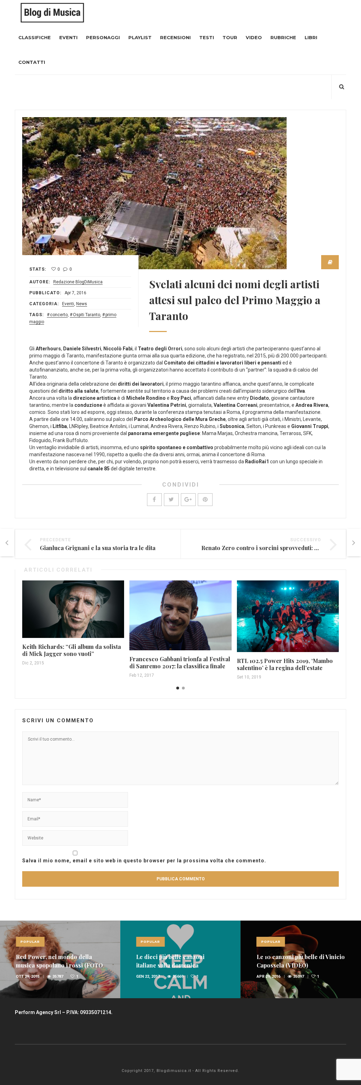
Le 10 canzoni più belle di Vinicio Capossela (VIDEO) (301, 961)
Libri (311, 37)
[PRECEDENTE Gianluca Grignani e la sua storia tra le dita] (7, 542)
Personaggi (103, 37)
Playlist (140, 37)
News (81, 303)
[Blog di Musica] (52, 12)
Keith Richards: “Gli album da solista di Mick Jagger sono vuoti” (71, 650)
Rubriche (283, 37)
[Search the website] (341, 86)
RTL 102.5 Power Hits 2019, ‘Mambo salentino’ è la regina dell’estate (285, 664)
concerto (59, 314)
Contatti (31, 62)
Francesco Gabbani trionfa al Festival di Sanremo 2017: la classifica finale (179, 662)
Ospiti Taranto (86, 314)
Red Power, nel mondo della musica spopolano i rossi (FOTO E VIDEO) (59, 965)
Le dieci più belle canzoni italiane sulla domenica (170, 961)
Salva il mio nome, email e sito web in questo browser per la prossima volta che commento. (144, 860)
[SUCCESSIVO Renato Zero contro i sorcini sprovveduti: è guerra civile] (354, 542)
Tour (229, 37)
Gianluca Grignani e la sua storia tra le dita (97, 547)
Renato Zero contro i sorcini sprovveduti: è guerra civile (277, 547)
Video (254, 37)
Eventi (68, 37)
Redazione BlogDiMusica (78, 281)
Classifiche (34, 37)
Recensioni (175, 37)
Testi (206, 37)
